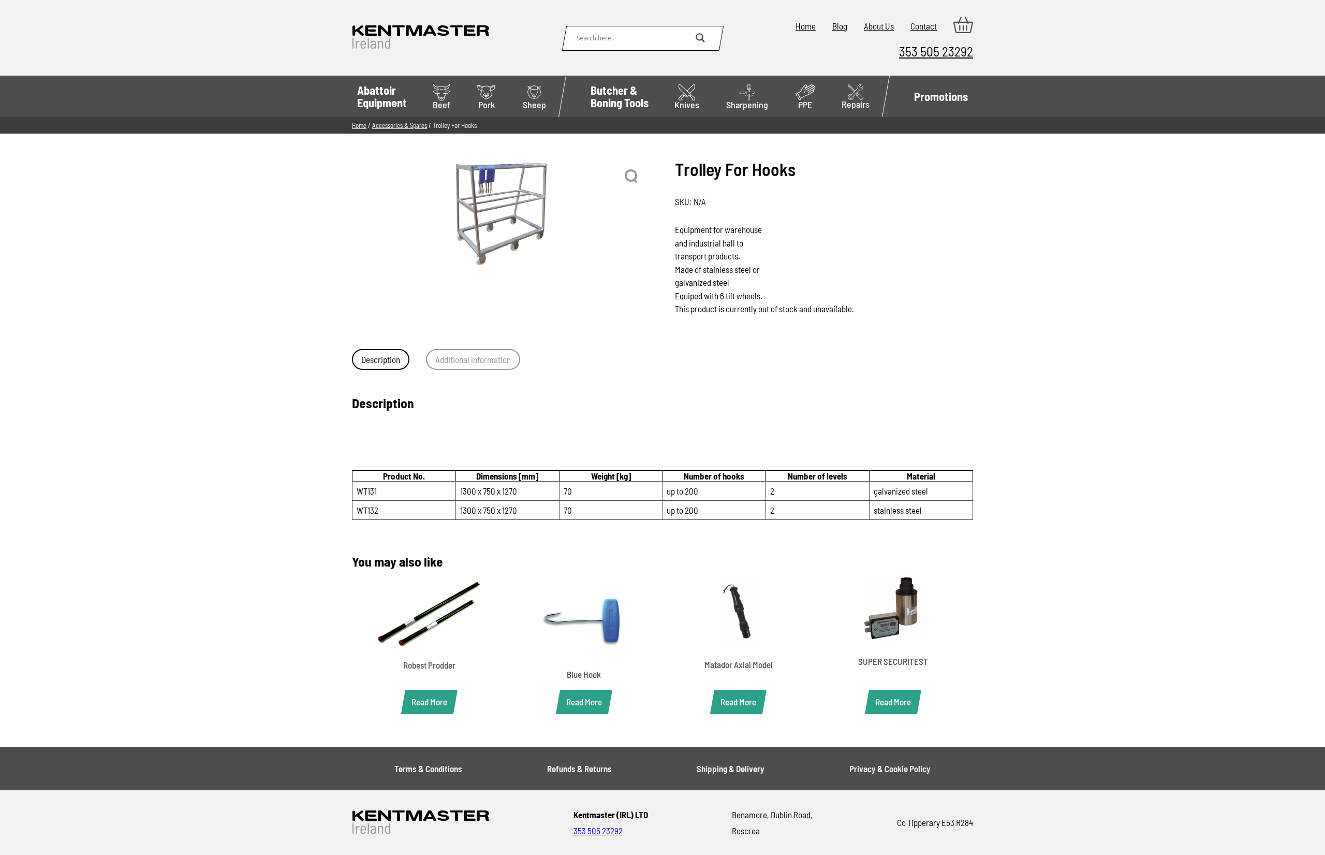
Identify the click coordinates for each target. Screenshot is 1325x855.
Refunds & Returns (579, 768)
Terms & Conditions (428, 768)
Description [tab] (380, 359)
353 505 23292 (936, 51)
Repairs (856, 104)
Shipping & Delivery (730, 768)
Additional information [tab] (473, 359)
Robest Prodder (429, 665)
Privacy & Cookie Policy (890, 768)
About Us (879, 26)
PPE (805, 104)
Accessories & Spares (399, 125)
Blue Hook (584, 674)
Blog (839, 26)
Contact (923, 26)
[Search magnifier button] (700, 38)
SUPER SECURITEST (893, 661)
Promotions (941, 96)
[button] (632, 176)
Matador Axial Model (738, 664)
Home (806, 26)
